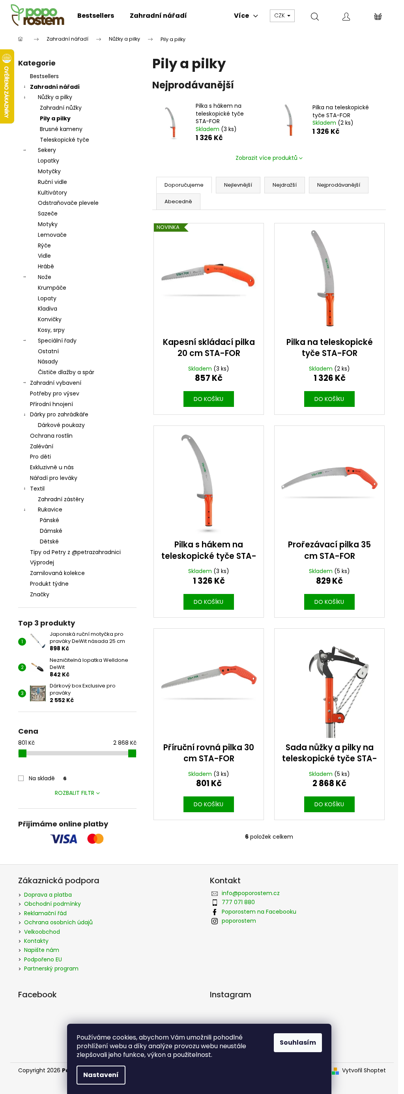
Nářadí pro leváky (53, 478)
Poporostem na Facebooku (259, 912)
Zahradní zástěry (61, 499)
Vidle (44, 256)
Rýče (44, 245)
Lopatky (48, 161)
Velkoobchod (42, 932)
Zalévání (41, 446)
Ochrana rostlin (51, 436)
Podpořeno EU (43, 959)
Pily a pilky (55, 118)
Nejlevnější (238, 185)
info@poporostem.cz (251, 893)
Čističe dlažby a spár (66, 372)
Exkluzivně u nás (52, 467)
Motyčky (49, 171)
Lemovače (52, 235)
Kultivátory (52, 193)
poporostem (239, 921)
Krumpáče (52, 288)
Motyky (48, 224)
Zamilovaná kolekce (57, 573)
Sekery (47, 150)
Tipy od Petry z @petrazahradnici (75, 552)
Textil (37, 489)
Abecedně (178, 201)
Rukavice (50, 509)
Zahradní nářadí (55, 87)
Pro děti (40, 457)
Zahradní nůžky (61, 108)
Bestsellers (44, 76)
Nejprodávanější (338, 185)
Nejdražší (285, 185)
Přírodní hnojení (51, 404)
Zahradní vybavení (55, 383)
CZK (280, 15)
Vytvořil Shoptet (364, 1070)
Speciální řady (57, 341)
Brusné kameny (61, 129)
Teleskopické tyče (64, 140)
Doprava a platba (48, 895)
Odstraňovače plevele (68, 203)
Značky (39, 594)
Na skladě (48, 778)
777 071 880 (238, 902)
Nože (44, 277)
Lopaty (47, 298)
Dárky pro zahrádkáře (59, 414)
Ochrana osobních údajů (58, 922)
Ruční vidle (52, 182)
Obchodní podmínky (52, 904)
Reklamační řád (45, 913)
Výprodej (42, 562)
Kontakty (36, 941)
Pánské (49, 520)
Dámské (51, 531)
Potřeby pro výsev (54, 393)
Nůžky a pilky (55, 97)
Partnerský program (51, 968)
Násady (48, 361)
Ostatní (48, 351)
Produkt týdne (49, 584)
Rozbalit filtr (74, 793)
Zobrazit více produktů (266, 158)
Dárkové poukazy (61, 425)
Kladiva (47, 309)
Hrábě (46, 266)
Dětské (49, 541)
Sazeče (48, 213)
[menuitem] (95, 16)
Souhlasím (298, 1042)
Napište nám (41, 950)
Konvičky (50, 319)
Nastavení (101, 1074)
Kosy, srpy (51, 330)
